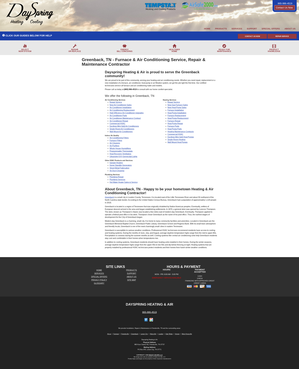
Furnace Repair (173, 121)
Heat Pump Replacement (177, 118)
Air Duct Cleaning (117, 171)
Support (252, 29)
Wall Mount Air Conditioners (121, 132)
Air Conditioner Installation (121, 107)
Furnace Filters (116, 140)
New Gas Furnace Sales (177, 105)
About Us (290, 29)
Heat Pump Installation (176, 113)
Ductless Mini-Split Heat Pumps (180, 137)
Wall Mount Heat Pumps (177, 142)
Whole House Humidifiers (120, 148)
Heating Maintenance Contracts (180, 132)
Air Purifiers (114, 146)
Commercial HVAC (117, 124)
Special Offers (271, 29)
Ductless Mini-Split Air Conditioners (124, 126)
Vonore (177, 334)
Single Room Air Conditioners (122, 129)
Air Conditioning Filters (119, 138)
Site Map (131, 280)
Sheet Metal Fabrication (119, 168)
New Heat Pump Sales (176, 107)
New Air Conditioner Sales (121, 105)
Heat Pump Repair (175, 124)
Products (221, 29)
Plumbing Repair (117, 177)
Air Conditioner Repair (119, 121)
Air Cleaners (115, 143)
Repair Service (116, 102)
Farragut (116, 334)
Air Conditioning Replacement (122, 110)
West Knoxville (187, 334)
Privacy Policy (99, 280)
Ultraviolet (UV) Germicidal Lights (123, 157)
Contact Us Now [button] (284, 7)
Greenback (109, 197)
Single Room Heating (176, 140)
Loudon (160, 334)
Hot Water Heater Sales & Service (124, 182)
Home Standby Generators (121, 165)
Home (207, 29)
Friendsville (125, 334)
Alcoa (109, 334)
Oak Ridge (169, 334)
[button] (252, 36)
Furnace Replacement (176, 116)
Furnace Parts (173, 126)
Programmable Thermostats (121, 151)
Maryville (153, 334)
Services (236, 29)
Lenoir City (144, 334)
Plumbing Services (117, 180)
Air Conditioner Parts (118, 116)
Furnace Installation (175, 110)
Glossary (99, 283)
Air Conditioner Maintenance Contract (125, 118)
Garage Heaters (116, 163)
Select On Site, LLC (156, 355)
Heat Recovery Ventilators (120, 154)
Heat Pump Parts (174, 129)
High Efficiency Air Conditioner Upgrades (127, 113)
